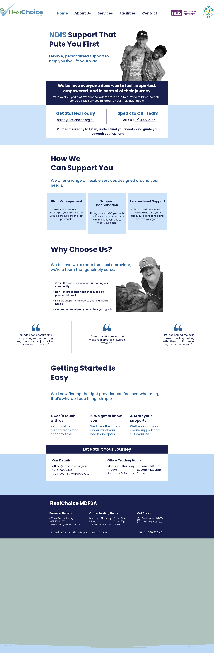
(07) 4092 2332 (144, 120)
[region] (66, 211)
